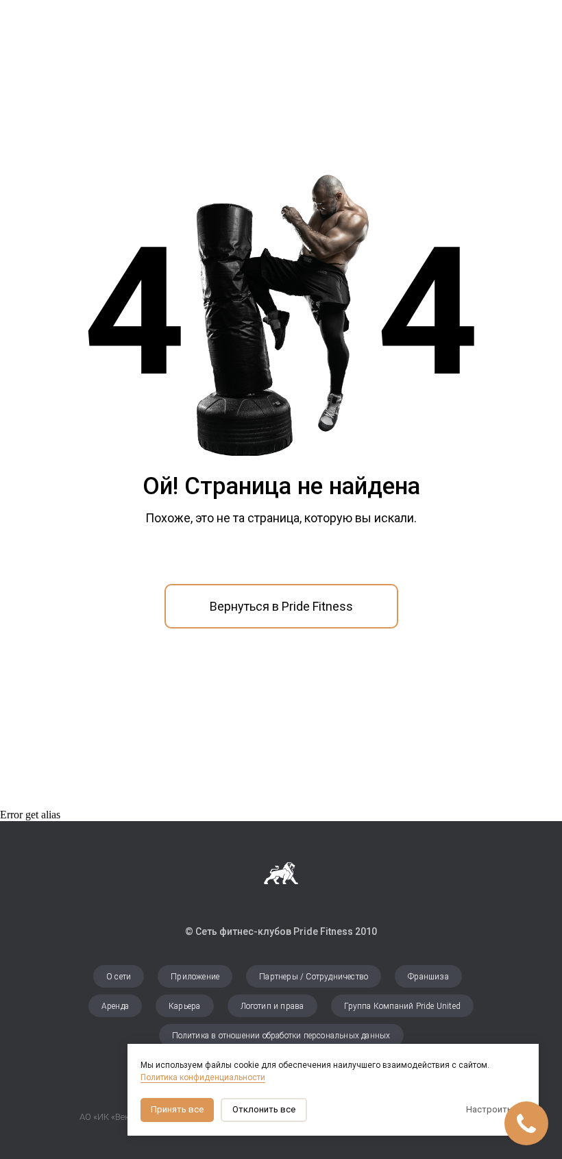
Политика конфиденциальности (202, 1077)
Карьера (184, 1006)
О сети (118, 976)
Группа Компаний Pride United (402, 1006)
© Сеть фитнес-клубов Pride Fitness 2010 (281, 931)
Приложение (195, 976)
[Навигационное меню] (539, 20)
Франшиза (428, 976)
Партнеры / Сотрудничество (313, 976)
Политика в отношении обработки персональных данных (281, 1035)
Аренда (115, 1006)
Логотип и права (272, 1006)
